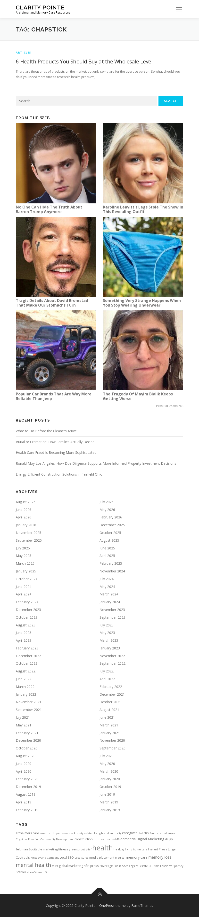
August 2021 (109, 709)
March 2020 (109, 771)
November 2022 (112, 656)
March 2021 (109, 725)
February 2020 (27, 779)
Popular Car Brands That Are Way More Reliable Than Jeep (53, 396)
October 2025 (110, 532)
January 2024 (110, 602)
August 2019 (25, 794)
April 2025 (107, 555)
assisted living (92, 833)
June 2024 (23, 586)
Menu (179, 9)
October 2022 (26, 663)
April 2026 (23, 517)
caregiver (129, 832)
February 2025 (111, 563)
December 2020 (28, 740)
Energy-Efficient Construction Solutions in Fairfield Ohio (59, 474)
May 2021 (23, 725)
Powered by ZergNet (169, 406)
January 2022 (26, 694)
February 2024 (27, 602)
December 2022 (28, 656)
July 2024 (107, 579)
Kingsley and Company (45, 857)
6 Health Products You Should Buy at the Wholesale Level (84, 61)
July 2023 (107, 625)
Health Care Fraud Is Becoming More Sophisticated (56, 452)
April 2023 (23, 640)
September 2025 (29, 540)
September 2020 (112, 748)
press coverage (101, 865)
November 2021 (28, 702)
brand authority (111, 833)
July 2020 (107, 756)
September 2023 (112, 617)
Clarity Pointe (40, 7)
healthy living (123, 849)
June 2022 (23, 679)
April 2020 (23, 771)
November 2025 (28, 532)
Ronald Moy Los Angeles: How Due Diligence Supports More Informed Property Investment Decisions (96, 463)
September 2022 (112, 663)
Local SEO (67, 857)
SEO (151, 866)
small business (163, 866)
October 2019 (110, 786)
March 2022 (25, 686)
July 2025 (23, 548)
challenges (168, 833)
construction (84, 839)
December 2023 (28, 609)
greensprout (77, 849)
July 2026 (107, 502)
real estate (141, 866)
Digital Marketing (150, 838)
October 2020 (26, 748)
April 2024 (23, 594)
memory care (137, 857)
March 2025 (25, 563)
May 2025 (23, 555)
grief (88, 849)
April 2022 (107, 679)
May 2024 (107, 586)
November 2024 (112, 571)
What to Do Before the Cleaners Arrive (46, 431)
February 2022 (111, 686)
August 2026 (25, 502)
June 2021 (107, 717)
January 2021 (110, 733)
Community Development (57, 839)
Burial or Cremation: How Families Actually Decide (55, 441)
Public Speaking (123, 866)
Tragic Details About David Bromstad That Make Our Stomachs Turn (52, 303)
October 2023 (26, 617)
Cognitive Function (28, 839)
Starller (21, 872)
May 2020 (107, 763)
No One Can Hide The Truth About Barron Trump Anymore (49, 209)
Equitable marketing (43, 849)
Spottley (178, 866)
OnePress (107, 905)
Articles (23, 52)
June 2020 (23, 763)
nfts (87, 865)
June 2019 (107, 794)
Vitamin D (40, 872)
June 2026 (23, 509)
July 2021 (23, 717)
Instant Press (157, 849)
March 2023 (109, 640)
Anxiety (78, 833)
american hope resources (56, 833)
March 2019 (109, 802)
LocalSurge (82, 857)
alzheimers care (27, 833)
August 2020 (25, 756)
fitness (63, 849)
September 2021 (29, 709)
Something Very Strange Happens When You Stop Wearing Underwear (142, 303)
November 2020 (112, 740)
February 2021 (27, 733)
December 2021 (112, 694)
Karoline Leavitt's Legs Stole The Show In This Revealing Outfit (143, 209)
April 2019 (23, 802)
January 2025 (26, 571)
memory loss (160, 857)
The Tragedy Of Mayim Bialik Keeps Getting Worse (138, 396)
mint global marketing (67, 865)
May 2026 (107, 509)
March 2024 (109, 594)
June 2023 (23, 632)
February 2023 (27, 648)
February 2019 (27, 810)
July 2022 (107, 671)
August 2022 (25, 671)
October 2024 (26, 579)
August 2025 (109, 540)
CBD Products (152, 833)
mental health (33, 864)
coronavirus (100, 839)
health (102, 848)
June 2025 (107, 548)
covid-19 (114, 839)
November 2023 (112, 609)
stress (30, 872)
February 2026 (111, 517)
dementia (128, 838)
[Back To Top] (99, 894)
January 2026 (26, 525)
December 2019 (28, 786)
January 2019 (110, 810)
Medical (120, 857)
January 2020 (110, 779)
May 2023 (107, 632)
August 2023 (25, 625)
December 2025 (112, 525)
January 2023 (110, 648)
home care (140, 849)
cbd (140, 833)
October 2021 (110, 702)
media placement (101, 857)
